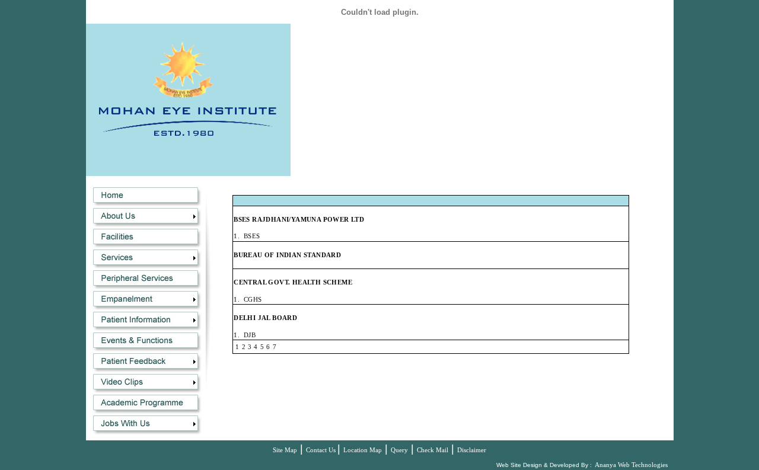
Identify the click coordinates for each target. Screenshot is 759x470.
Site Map (285, 449)
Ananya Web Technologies (631, 464)
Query (399, 449)
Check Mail (432, 449)
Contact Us (321, 449)
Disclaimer (471, 449)
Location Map (362, 449)
